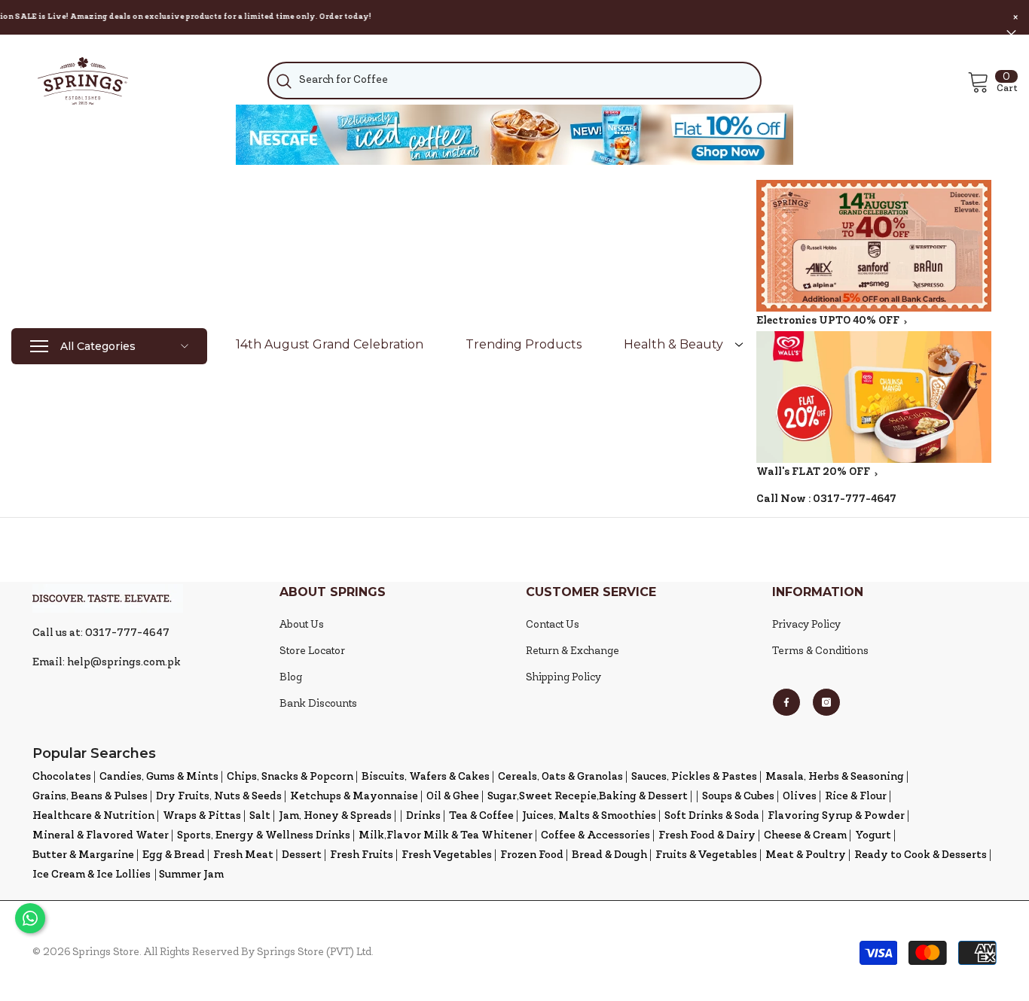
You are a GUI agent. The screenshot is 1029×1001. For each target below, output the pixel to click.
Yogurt (873, 835)
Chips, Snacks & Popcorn (290, 777)
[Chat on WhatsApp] (30, 918)
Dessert (302, 855)
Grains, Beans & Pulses (90, 796)
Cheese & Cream (805, 835)
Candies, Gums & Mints (158, 777)
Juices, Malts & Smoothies (589, 816)
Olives (800, 796)
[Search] (514, 80)
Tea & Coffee (481, 816)
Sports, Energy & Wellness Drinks (263, 835)
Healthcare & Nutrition (93, 816)
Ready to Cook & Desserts (920, 855)
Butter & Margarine (83, 855)
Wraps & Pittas (202, 816)
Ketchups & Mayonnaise (354, 796)
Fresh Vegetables (447, 855)
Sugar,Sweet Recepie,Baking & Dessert (587, 796)
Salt (259, 816)
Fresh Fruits (361, 855)
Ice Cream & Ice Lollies (91, 875)
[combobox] (514, 80)
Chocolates (61, 777)
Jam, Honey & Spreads (335, 816)
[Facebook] (786, 702)
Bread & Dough (609, 855)
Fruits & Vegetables (706, 855)
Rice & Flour (856, 796)
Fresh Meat (243, 855)
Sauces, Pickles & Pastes (694, 777)
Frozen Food (531, 855)
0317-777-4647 (854, 499)
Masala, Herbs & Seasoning (834, 777)
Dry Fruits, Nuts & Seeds (219, 796)
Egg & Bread (173, 855)
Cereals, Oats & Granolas (560, 777)
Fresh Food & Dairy (707, 835)
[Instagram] (826, 702)
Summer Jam (191, 875)
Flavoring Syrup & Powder (836, 816)
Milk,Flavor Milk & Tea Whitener (446, 835)
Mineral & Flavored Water (100, 835)
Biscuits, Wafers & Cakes (426, 777)
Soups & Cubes (738, 796)
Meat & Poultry (805, 855)
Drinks (423, 816)
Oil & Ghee (452, 796)
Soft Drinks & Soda (711, 816)
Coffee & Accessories (595, 835)
